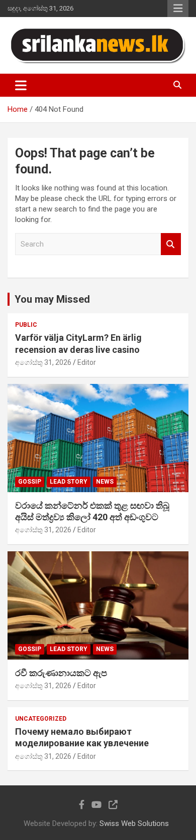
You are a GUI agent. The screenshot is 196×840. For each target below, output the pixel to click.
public (26, 324)
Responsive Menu (177, 8)
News (105, 481)
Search (171, 244)
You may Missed (52, 299)
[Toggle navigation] (21, 85)
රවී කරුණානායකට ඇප (61, 673)
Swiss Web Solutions (134, 823)
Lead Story (68, 481)
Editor (86, 362)
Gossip (29, 481)
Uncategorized (40, 718)
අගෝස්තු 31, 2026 (43, 362)
